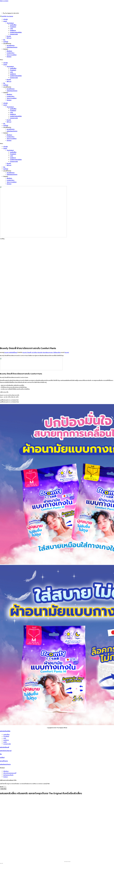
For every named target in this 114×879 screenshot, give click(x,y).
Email (1, 787)
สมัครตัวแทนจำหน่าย (12, 47)
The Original (10, 23)
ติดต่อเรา (9, 57)
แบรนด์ (5, 21)
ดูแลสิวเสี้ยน (13, 25)
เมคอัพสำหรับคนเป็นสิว (16, 32)
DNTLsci (9, 38)
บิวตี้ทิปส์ (2, 757)
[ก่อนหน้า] (0, 863)
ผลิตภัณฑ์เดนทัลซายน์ (5, 751)
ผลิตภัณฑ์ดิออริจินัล (5, 731)
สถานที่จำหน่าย (10, 45)
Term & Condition (12, 55)
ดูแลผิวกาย (13, 30)
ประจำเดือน (34, 352)
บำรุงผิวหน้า (13, 27)
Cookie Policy (10, 53)
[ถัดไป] (2, 863)
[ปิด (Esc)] (69, 861)
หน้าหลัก (5, 19)
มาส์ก (11, 29)
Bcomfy (9, 36)
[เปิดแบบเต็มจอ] (66, 861)
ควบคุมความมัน (14, 34)
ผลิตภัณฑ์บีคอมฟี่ (4, 747)
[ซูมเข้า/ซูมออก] (65, 861)
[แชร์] (68, 861)
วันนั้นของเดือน (57, 352)
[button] (57, 60)
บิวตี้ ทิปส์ (5, 42)
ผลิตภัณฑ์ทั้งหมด (13, 352)
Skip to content (4, 1)
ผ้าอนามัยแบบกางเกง (48, 352)
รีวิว (4, 40)
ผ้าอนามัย (39, 352)
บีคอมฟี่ (29, 352)
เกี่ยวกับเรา (9, 51)
